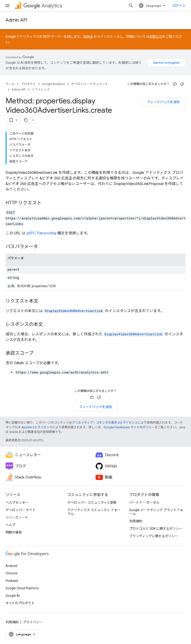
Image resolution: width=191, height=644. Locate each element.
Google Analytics (53, 84)
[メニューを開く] (7, 5)
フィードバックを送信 (163, 102)
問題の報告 (14, 532)
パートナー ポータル (144, 502)
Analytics (51, 6)
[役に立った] (174, 84)
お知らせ (155, 36)
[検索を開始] (131, 5)
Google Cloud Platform (22, 588)
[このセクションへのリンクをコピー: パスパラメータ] (42, 247)
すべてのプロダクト (20, 603)
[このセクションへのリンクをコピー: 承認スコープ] (38, 353)
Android (11, 566)
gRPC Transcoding (41, 233)
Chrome (11, 573)
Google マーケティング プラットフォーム (156, 512)
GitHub (88, 36)
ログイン (178, 5)
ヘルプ (10, 525)
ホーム (10, 84)
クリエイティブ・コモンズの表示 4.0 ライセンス (105, 422)
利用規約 (135, 521)
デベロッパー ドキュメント (89, 84)
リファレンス (41, 89)
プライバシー (33, 622)
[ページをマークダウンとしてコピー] (26, 120)
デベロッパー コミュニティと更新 (92, 502)
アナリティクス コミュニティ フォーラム (93, 512)
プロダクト (28, 84)
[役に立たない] (181, 84)
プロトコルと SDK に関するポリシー (155, 528)
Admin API (16, 20)
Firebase (12, 581)
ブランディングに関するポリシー (153, 536)
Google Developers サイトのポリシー (129, 427)
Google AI (13, 595)
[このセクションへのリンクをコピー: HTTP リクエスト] (46, 203)
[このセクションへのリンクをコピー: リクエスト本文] (43, 301)
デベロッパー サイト (21, 510)
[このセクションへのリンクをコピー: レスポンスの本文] (47, 324)
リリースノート (17, 517)
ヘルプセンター (17, 502)
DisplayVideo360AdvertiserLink (74, 311)
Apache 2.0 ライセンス (36, 427)
